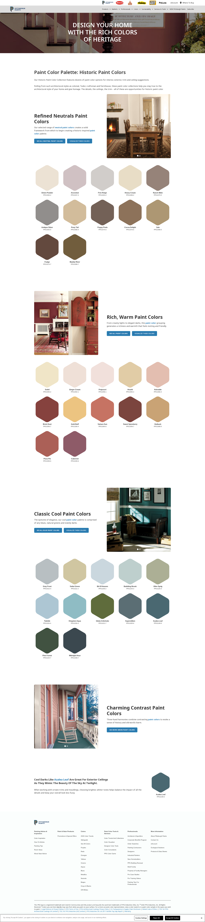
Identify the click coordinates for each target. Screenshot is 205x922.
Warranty (127, 911)
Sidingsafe (84, 840)
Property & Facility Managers (137, 871)
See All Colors (85, 844)
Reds (82, 851)
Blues (83, 871)
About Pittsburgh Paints (159, 836)
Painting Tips (38, 846)
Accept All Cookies (172, 918)
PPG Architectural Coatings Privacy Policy (94, 909)
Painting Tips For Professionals (133, 883)
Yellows (83, 859)
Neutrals (83, 878)
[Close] (201, 918)
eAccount (154, 844)
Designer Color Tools (111, 846)
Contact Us (154, 840)
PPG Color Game (110, 853)
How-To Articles (39, 842)
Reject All (156, 918)
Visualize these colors (79, 141)
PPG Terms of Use (72, 909)
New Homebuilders (134, 859)
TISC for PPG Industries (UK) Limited (72, 911)
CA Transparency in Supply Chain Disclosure (126, 909)
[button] (106, 9)
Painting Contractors (134, 847)
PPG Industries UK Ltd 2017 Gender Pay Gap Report (105, 911)
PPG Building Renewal (135, 863)
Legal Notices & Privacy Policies (53, 909)
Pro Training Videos (134, 878)
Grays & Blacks (86, 886)
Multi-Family (132, 867)
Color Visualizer (109, 842)
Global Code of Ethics (149, 909)
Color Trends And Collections (114, 838)
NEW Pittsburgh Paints (178, 9)
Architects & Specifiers (135, 836)
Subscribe (190, 9)
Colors (136, 9)
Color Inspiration (39, 838)
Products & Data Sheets (159, 851)
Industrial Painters (134, 855)
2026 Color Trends (87, 836)
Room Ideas (38, 850)
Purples (83, 847)
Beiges (83, 882)
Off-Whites (84, 890)
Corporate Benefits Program (137, 840)
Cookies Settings (141, 918)
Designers (131, 851)
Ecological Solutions (157, 847)
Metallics (84, 874)
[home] (17, 9)
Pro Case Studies (133, 874)
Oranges (84, 855)
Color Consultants (110, 850)
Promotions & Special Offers (67, 836)
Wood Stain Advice (40, 853)
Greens (83, 863)
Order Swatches (133, 844)
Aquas (83, 867)
